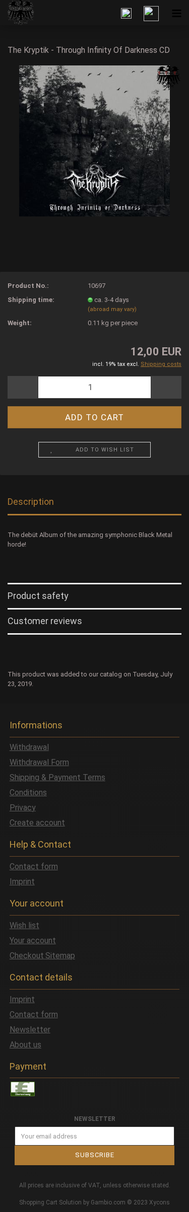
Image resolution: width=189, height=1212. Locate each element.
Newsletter (30, 1029)
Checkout (27, 955)
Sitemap (60, 955)
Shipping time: (31, 300)
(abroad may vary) (112, 309)
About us (25, 1044)
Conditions (28, 792)
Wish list (24, 925)
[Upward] (161, 1196)
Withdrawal (29, 747)
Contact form (34, 866)
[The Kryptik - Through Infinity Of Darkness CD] (94, 140)
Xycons (159, 1202)
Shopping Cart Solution (50, 1202)
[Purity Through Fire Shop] (17, 12)
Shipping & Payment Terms (57, 777)
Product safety (38, 595)
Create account (37, 822)
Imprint (22, 881)
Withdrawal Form (39, 762)
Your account (33, 940)
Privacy (23, 807)
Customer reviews (45, 621)
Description (31, 501)
